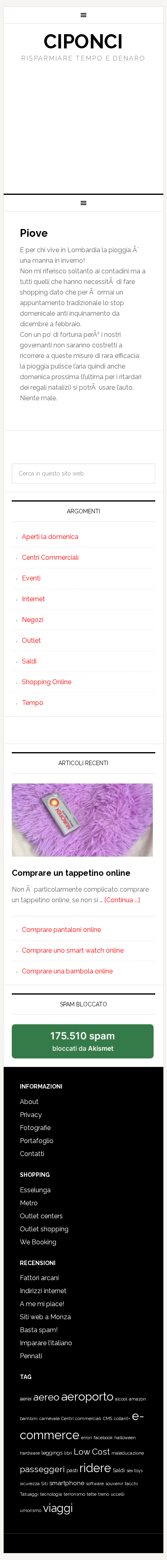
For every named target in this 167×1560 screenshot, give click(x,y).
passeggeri (42, 1469)
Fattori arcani (39, 1278)
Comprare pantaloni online (61, 930)
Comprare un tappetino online (71, 873)
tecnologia (51, 1494)
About (29, 1102)
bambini (29, 1418)
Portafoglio (37, 1141)
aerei (26, 1399)
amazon (137, 1398)
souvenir (114, 1483)
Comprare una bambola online (67, 971)
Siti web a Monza (45, 1317)
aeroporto (87, 1396)
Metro (29, 1203)
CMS (107, 1418)
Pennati (31, 1356)
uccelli (117, 1494)
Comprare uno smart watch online (73, 950)
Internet (33, 599)
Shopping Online (46, 682)
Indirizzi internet (43, 1291)
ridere (95, 1468)
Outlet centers (41, 1216)
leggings (51, 1453)
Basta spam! (39, 1330)
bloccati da (82, 1041)
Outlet (31, 640)
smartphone (66, 1483)
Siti (44, 1483)
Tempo (32, 703)
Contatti (32, 1154)
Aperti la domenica (50, 537)
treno (103, 1494)
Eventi (31, 578)
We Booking (38, 1242)
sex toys (134, 1470)
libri (68, 1453)
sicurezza (30, 1483)
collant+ (122, 1418)
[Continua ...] (122, 900)
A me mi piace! (42, 1304)
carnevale (49, 1418)
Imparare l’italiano (46, 1343)
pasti (72, 1470)
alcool (121, 1398)
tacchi (131, 1483)
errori (86, 1437)
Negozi (32, 620)
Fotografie (35, 1128)
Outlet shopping (44, 1229)
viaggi (58, 1507)
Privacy (31, 1115)
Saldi (29, 661)
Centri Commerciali (50, 557)
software (95, 1483)
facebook (103, 1437)
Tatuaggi (29, 1494)
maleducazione (127, 1453)
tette (91, 1494)
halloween (125, 1437)
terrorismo (74, 1494)
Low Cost (92, 1452)
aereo (46, 1397)
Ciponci (83, 41)
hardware (30, 1453)
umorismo (30, 1510)
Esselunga (35, 1190)
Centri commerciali (81, 1418)
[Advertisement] (83, 125)
